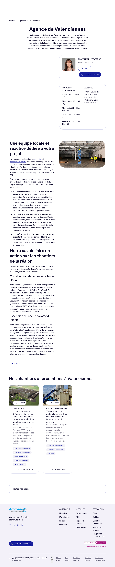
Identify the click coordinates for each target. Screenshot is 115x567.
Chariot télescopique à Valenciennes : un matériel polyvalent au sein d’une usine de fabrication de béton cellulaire (56, 415)
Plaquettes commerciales (99, 535)
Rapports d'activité (80, 522)
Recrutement (81, 527)
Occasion (63, 524)
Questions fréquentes (97, 522)
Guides (96, 517)
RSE (78, 517)
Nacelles (63, 513)
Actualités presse (97, 528)
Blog (95, 513)
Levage (62, 521)
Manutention (64, 517)
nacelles (38, 159)
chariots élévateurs (18, 162)
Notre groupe (81, 513)
